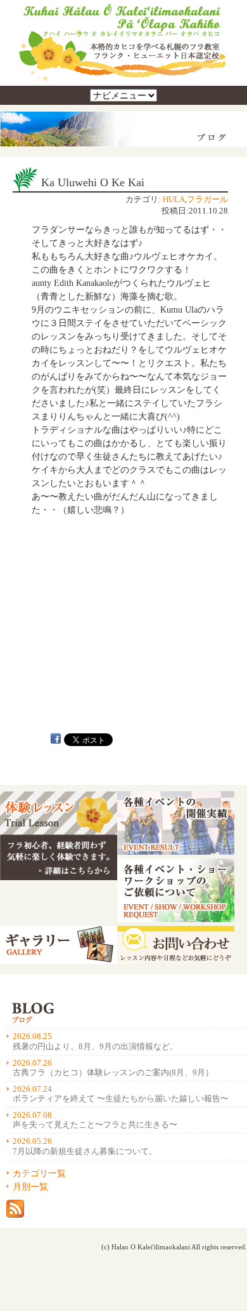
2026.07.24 (32, 1089)
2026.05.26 (32, 1141)
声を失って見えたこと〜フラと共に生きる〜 (95, 1124)
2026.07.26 (32, 1063)
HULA (174, 199)
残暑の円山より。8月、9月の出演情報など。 (95, 1046)
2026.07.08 (32, 1115)
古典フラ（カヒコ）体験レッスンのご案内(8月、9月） (113, 1072)
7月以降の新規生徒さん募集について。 (85, 1151)
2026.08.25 (32, 1036)
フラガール (207, 199)
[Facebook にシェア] (56, 740)
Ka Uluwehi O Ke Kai (92, 182)
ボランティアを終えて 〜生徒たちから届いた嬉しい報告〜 (121, 1098)
